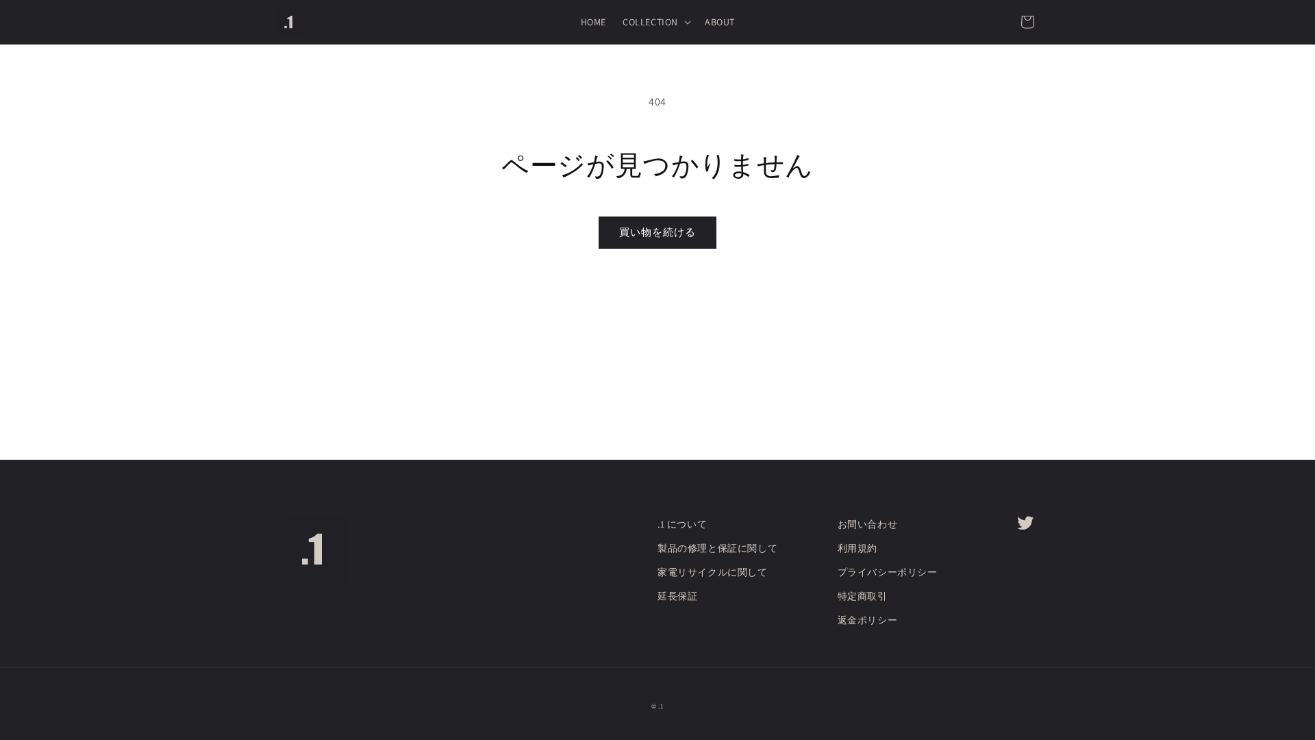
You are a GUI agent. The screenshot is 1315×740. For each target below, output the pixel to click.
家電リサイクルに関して (713, 572)
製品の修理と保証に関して (717, 548)
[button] (655, 22)
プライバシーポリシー (888, 572)
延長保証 (677, 596)
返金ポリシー (868, 620)
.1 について (682, 524)
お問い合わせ (868, 524)
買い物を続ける (657, 231)
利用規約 (857, 548)
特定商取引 (863, 596)
